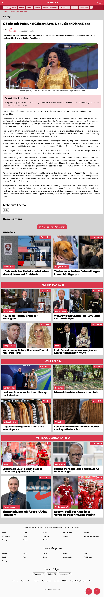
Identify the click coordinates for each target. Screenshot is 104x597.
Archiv (45, 540)
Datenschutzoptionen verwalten (81, 581)
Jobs (29, 581)
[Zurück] (2, 2)
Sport (45, 532)
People (12, 12)
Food (4, 557)
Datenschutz (46, 581)
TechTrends (88, 557)
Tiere (24, 557)
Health (4, 553)
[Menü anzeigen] (101, 2)
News (4, 532)
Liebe (45, 553)
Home (5, 12)
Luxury (65, 553)
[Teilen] (89, 591)
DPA (10, 29)
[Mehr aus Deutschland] (52, 438)
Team (23, 581)
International (22, 12)
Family (86, 553)
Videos (25, 536)
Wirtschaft (6, 536)
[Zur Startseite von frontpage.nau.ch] (52, 2)
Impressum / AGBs (60, 581)
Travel (45, 557)
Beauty (4, 561)
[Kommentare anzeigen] (97, 591)
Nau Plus (46, 536)
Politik (25, 532)
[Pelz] (52, 16)
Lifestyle (5, 540)
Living (25, 553)
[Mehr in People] (52, 285)
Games (65, 536)
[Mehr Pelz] (52, 361)
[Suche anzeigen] (97, 2)
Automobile (67, 557)
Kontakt (36, 581)
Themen (25, 540)
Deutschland (13, 31)
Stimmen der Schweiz (91, 536)
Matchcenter (67, 532)
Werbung (15, 581)
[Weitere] (91, 7)
